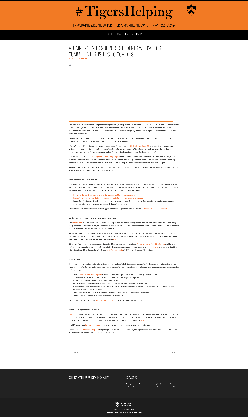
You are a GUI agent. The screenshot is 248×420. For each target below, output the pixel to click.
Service (86, 59)
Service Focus (77, 223)
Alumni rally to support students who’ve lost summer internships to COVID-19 (116, 51)
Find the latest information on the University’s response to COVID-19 (151, 387)
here (143, 300)
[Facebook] (69, 384)
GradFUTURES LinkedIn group (90, 275)
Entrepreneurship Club (90, 330)
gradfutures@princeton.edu (106, 300)
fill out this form (152, 247)
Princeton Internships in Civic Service (151, 244)
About (109, 34)
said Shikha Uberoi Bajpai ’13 (138, 146)
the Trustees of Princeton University (126, 409)
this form (116, 239)
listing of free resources (94, 325)
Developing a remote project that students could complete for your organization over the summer (109, 198)
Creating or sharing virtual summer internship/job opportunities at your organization (104, 195)
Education (81, 59)
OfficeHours (73, 314)
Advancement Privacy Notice (114, 412)
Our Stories (122, 34)
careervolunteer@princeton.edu (155, 209)
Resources (137, 34)
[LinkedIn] (76, 384)
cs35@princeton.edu (115, 250)
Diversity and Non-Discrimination (132, 412)
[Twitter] (74, 384)
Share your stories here (134, 384)
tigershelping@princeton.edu (160, 384)
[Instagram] (71, 384)
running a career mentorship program (106, 157)
